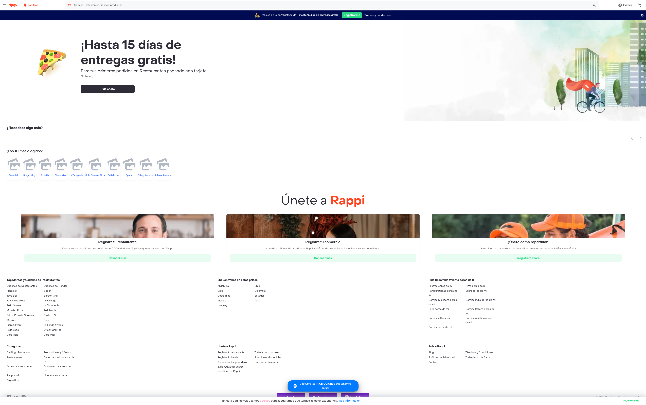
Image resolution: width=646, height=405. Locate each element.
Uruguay (222, 305)
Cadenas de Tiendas (55, 286)
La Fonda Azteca (53, 325)
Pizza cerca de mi (475, 286)
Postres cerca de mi (440, 286)
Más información (349, 400)
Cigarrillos (13, 380)
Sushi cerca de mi (476, 291)
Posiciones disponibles (268, 357)
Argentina (223, 286)
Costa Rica (224, 295)
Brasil (258, 286)
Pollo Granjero (15, 305)
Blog (431, 352)
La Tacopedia (51, 305)
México (222, 300)
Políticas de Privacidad (441, 357)
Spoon (47, 291)
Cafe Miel (49, 334)
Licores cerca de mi (55, 375)
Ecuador (259, 295)
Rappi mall (13, 375)
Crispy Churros (52, 330)
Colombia (260, 291)
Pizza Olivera (14, 325)
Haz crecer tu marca (267, 362)
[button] (33, 5)
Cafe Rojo (12, 334)
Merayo (11, 320)
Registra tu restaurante (231, 352)
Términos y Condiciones (479, 352)
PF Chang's (50, 300)
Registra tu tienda (228, 357)
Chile (220, 291)
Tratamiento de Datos (478, 357)
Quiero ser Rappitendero (232, 362)
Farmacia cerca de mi (19, 366)
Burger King (51, 295)
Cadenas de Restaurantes (22, 286)
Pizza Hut (12, 291)
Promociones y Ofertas (57, 352)
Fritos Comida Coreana (20, 315)
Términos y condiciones (377, 15)
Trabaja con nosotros (267, 352)
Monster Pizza (15, 310)
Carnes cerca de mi (440, 327)
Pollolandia (50, 310)
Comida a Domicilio (439, 318)
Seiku (47, 320)
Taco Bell (12, 295)
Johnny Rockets (16, 300)
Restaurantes (14, 357)
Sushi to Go (50, 315)
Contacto (433, 362)
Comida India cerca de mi (480, 300)
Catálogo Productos (18, 352)
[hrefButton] (117, 258)
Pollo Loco (13, 330)
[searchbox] (331, 5)
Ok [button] (631, 400)
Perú (257, 300)
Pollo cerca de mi (438, 309)
